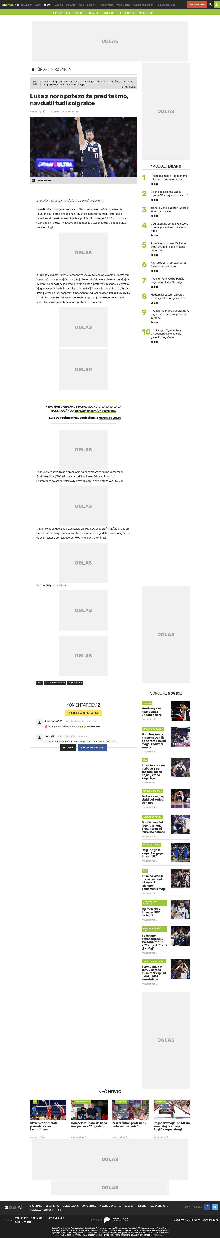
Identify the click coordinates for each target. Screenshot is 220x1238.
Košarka (63, 69)
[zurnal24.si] (10, 4)
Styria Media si (210, 1219)
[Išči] (210, 4)
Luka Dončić (75, 683)
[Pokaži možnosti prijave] (217, 4)
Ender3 (49, 736)
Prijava (68, 747)
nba (40, 683)
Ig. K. (42, 111)
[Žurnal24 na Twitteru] (215, 1207)
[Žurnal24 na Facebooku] (207, 1207)
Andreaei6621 (53, 721)
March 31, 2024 (110, 418)
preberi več (83, 713)
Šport (43, 69)
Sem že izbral (129, 86)
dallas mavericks (55, 683)
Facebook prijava (92, 747)
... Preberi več (157, 1235)
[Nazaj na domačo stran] (33, 69)
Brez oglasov (197, 4)
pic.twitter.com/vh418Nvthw (95, 411)
